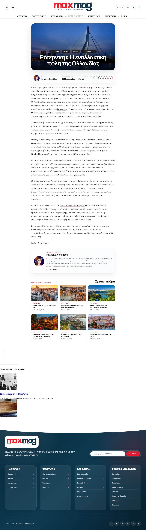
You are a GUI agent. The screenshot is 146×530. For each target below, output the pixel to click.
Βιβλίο (10, 478)
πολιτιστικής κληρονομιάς (72, 205)
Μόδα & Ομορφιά (84, 478)
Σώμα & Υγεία (82, 483)
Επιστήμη (116, 474)
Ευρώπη (66, 51)
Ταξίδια (75, 51)
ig (127, 524)
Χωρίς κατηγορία (89, 51)
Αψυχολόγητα (82, 496)
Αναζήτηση (133, 454)
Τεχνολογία (116, 478)
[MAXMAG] (73, 6)
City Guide (116, 500)
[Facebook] (117, 7)
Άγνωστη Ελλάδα (119, 496)
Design (80, 487)
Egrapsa (115, 505)
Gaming (45, 487)
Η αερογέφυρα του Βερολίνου (14, 394)
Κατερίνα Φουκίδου (57, 254)
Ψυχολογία (81, 492)
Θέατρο (45, 478)
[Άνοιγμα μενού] (13, 7)
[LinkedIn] (133, 7)
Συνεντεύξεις (12, 487)
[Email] (139, 7)
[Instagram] (128, 7)
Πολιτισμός (12, 474)
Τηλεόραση (46, 483)
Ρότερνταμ (62, 109)
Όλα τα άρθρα (52, 270)
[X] (122, 7)
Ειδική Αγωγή (117, 487)
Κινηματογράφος (49, 474)
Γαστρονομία (82, 474)
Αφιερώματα (12, 483)
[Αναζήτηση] (7, 7)
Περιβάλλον (117, 483)
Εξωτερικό (55, 51)
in (105, 78)
